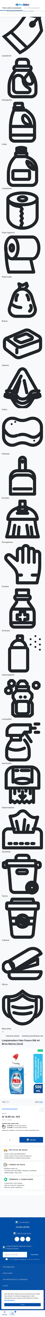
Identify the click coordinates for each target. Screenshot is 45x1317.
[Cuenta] (40, 4)
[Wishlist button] (41, 1109)
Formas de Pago (17, 1165)
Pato (41, 1102)
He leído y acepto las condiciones (23, 1259)
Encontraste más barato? (10, 1109)
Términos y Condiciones (21, 1179)
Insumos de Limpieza (12, 1036)
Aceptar (22, 1304)
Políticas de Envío (18, 1150)
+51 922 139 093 (22, 1227)
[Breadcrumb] (3, 1036)
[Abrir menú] (4, 4)
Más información (9, 1300)
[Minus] (4, 1139)
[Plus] (15, 1139)
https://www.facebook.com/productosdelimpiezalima (17, 1239)
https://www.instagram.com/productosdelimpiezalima (22, 1239)
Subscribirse (35, 1254)
